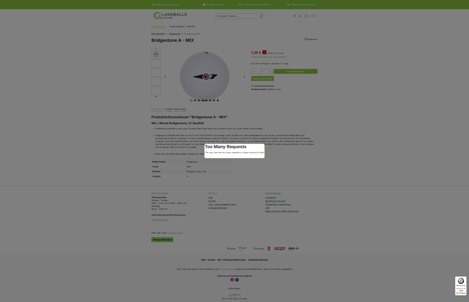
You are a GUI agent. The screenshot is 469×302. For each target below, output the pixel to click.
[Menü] (465, 278)
